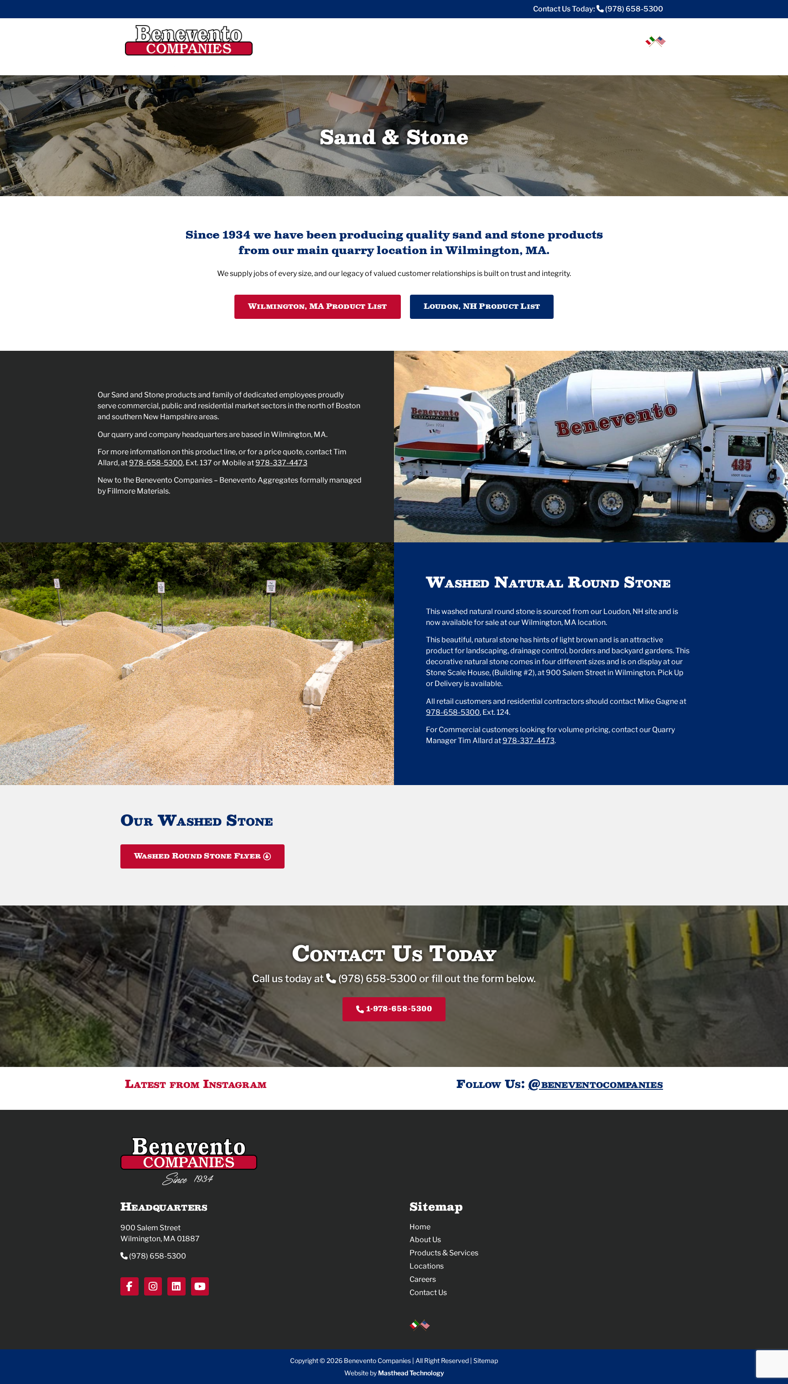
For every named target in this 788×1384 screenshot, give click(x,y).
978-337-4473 (281, 462)
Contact (644, 60)
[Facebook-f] (129, 1286)
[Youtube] (200, 1286)
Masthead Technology (411, 1373)
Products (490, 60)
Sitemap (485, 1360)
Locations (546, 60)
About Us (425, 1239)
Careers (594, 60)
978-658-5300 (156, 462)
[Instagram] (153, 1286)
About (441, 60)
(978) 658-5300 (633, 9)
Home (420, 1227)
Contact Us (428, 1292)
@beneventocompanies (595, 1083)
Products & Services (444, 1253)
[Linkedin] (176, 1286)
